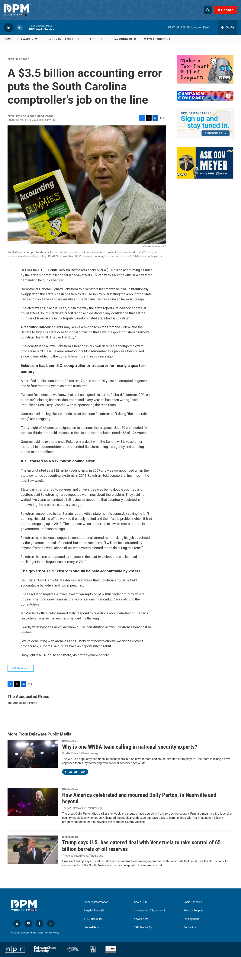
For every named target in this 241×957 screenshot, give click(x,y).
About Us (97, 39)
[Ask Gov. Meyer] (205, 163)
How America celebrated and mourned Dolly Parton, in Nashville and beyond (139, 798)
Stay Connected (124, 39)
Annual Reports (93, 927)
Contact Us (190, 927)
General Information (96, 902)
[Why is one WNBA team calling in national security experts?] (33, 754)
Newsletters (141, 919)
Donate (227, 10)
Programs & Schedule (65, 39)
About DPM (140, 902)
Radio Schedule (193, 902)
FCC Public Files (93, 919)
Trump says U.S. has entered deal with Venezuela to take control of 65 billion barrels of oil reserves (141, 845)
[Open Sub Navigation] (42, 39)
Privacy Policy (52, 932)
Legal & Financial (94, 910)
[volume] (20, 27)
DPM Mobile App (143, 927)
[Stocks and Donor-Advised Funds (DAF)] (205, 69)
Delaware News (28, 39)
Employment (191, 919)
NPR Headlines (18, 59)
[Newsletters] (205, 123)
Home (8, 39)
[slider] (25, 28)
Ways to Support (157, 39)
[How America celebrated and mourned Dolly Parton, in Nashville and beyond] (33, 802)
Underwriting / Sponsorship (150, 910)
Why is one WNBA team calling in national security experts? (129, 746)
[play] (8, 27)
